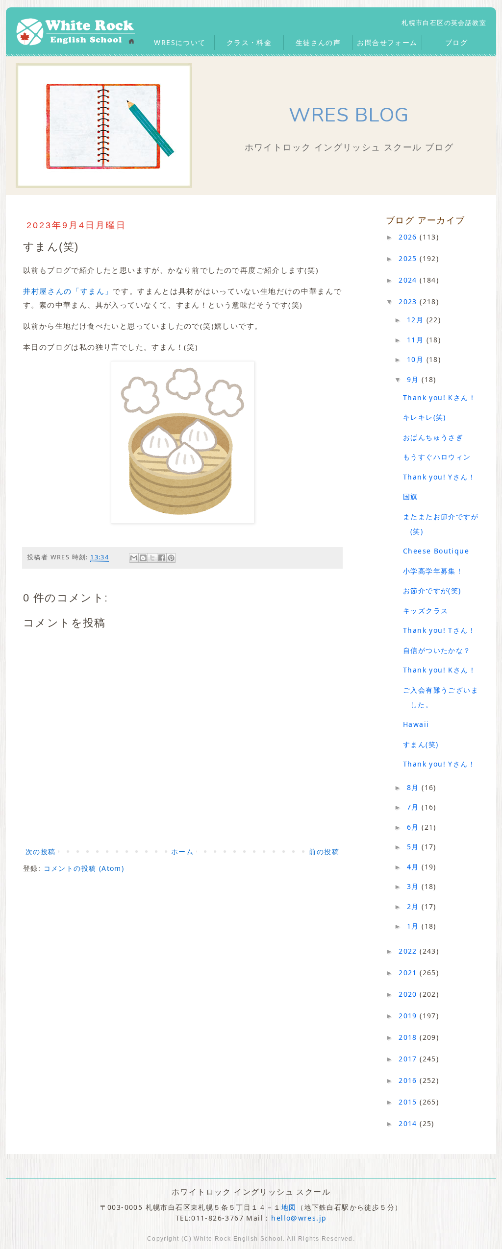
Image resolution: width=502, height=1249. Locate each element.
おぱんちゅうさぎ (433, 437)
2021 (409, 972)
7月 (414, 807)
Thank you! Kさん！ (439, 397)
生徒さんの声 (318, 42)
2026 (409, 236)
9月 (414, 379)
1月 (414, 926)
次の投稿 (40, 851)
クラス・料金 (249, 42)
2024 (409, 280)
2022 (409, 951)
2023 (409, 301)
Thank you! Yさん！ (439, 476)
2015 (409, 1101)
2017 (409, 1058)
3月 (414, 886)
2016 (409, 1080)
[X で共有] (152, 558)
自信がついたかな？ (437, 650)
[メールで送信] (134, 558)
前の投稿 (324, 851)
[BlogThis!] (143, 558)
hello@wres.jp (298, 1218)
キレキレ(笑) (424, 417)
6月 (414, 827)
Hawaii (416, 724)
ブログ (456, 42)
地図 (289, 1207)
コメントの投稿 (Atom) (84, 868)
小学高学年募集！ (433, 571)
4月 (414, 866)
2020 (409, 994)
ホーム (182, 851)
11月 (417, 339)
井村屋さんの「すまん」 (68, 291)
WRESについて (179, 42)
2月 (414, 906)
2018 (409, 1037)
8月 (414, 787)
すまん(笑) (420, 744)
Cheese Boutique (436, 550)
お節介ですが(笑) (432, 590)
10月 (417, 359)
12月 (417, 319)
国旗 (410, 496)
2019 (409, 1015)
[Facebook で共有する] (162, 558)
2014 (409, 1123)
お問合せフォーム (387, 42)
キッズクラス (425, 610)
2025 (409, 258)
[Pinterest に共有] (171, 558)
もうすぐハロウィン (437, 456)
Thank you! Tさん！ (439, 630)
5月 (414, 846)
